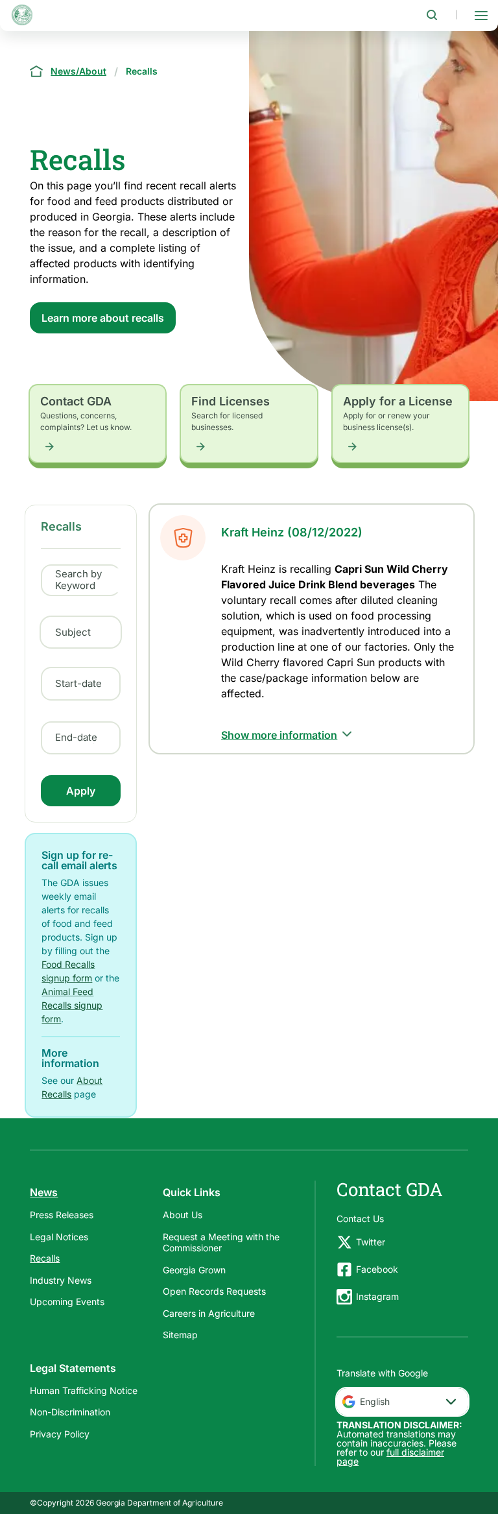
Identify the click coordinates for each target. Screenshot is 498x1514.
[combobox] (402, 1401)
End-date (76, 737)
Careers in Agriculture (209, 1313)
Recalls (45, 1258)
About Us (182, 1214)
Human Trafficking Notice (83, 1390)
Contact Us (360, 1218)
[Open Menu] (481, 15)
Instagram (377, 1296)
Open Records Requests (214, 1291)
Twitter (370, 1241)
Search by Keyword (78, 580)
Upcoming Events (67, 1301)
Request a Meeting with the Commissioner (221, 1242)
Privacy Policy (59, 1433)
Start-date (78, 684)
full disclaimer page (390, 1457)
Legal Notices (59, 1236)
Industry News (60, 1280)
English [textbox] (375, 1401)
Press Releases (61, 1214)
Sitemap (180, 1334)
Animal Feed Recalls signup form (72, 1005)
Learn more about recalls (103, 317)
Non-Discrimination (70, 1411)
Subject (73, 632)
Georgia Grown (194, 1269)
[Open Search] (432, 15)
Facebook (377, 1269)
